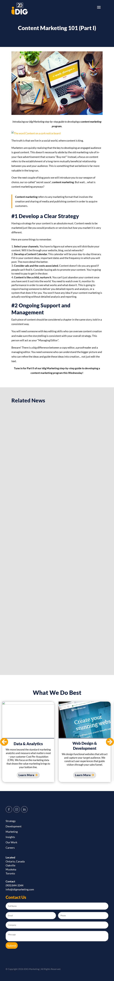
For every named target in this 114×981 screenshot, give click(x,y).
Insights (10, 837)
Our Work (11, 842)
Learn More (26, 775)
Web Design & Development (84, 746)
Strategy (11, 821)
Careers (10, 847)
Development (14, 826)
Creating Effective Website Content (43, 557)
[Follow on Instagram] (16, 809)
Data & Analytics (28, 743)
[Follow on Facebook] (9, 809)
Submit (11, 945)
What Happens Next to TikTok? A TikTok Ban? (52, 473)
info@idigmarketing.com (20, 889)
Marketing (12, 831)
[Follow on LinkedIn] (24, 809)
